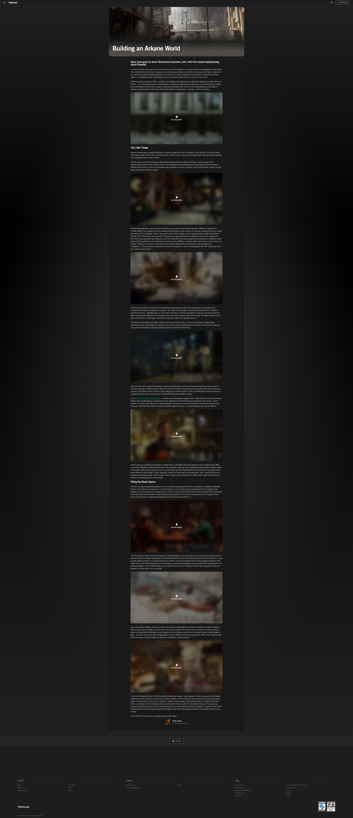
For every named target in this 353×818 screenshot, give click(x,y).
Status (179, 785)
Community (71, 785)
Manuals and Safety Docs (133, 787)
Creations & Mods (22, 790)
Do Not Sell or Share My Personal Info (296, 785)
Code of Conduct (290, 787)
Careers (288, 795)
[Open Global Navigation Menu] (4, 2)
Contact (288, 790)
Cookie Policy (238, 795)
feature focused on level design (149, 398)
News (69, 787)
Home (19, 785)
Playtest (70, 790)
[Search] (332, 2)
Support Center (130, 785)
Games (19, 787)
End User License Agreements (243, 790)
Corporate (288, 793)
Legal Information (240, 793)
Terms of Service (239, 787)
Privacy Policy (239, 785)
